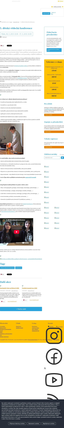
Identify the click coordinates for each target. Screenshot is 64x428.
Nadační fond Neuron (28, 204)
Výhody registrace (4, 336)
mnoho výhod (53, 46)
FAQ (1, 335)
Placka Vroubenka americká (54, 81)
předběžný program (22, 78)
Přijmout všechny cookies (17, 423)
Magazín (28, 13)
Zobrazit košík (46, 13)
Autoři (1, 331)
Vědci (1, 332)
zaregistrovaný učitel (49, 109)
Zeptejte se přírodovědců (27, 1)
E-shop (14, 15)
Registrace (55, 1)
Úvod (11, 22)
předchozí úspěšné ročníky (21, 66)
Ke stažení (6, 15)
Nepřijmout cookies (48, 423)
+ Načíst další (21, 309)
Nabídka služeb (19, 328)
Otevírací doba (35, 328)
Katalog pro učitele (16, 1)
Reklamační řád (35, 331)
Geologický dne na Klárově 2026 (9, 288)
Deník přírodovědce (54, 87)
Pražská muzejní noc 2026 (29, 288)
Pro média (47, 1)
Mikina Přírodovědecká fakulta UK (54, 93)
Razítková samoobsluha (39, 1)
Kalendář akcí (14, 13)
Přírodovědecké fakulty (32, 339)
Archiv (62, 154)
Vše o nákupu (35, 329)
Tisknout (4, 37)
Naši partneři (3, 328)
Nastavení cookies (33, 423)
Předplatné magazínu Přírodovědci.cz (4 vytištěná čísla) (54, 67)
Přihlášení (61, 1)
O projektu (2, 326)
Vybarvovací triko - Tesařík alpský (54, 74)
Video (37, 13)
